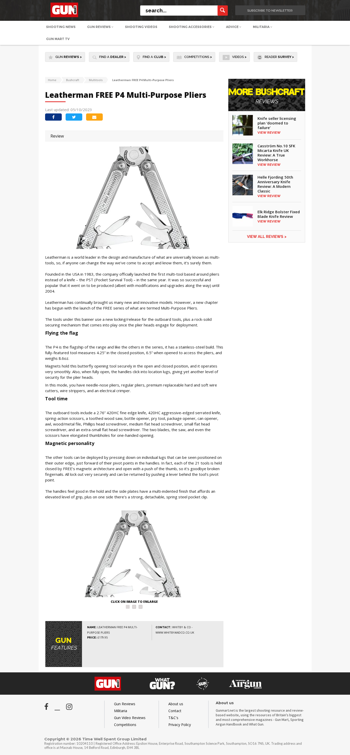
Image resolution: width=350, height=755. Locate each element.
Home (52, 80)
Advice (232, 27)
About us (175, 703)
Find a (112, 57)
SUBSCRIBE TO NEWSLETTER (270, 10)
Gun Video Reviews (130, 717)
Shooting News (61, 27)
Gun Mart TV (58, 39)
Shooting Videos (141, 27)
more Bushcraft (267, 96)
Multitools (95, 80)
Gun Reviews (99, 27)
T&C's (173, 717)
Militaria (261, 27)
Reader (279, 57)
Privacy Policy (179, 724)
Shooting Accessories (190, 27)
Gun (68, 57)
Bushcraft (72, 80)
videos (239, 57)
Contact (174, 710)
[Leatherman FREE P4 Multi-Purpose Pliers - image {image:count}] (134, 554)
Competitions (198, 57)
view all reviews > (266, 236)
